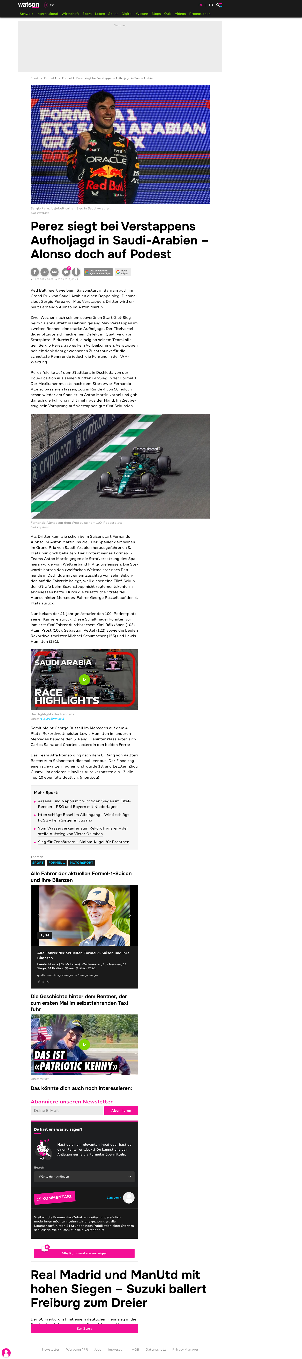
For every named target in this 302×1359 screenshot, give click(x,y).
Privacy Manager (185, 1349)
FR (211, 5)
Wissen (142, 14)
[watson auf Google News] (123, 272)
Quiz (168, 14)
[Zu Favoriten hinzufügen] (76, 272)
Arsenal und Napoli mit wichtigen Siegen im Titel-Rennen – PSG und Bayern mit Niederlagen (84, 804)
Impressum (116, 1349)
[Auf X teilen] (43, 982)
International (47, 14)
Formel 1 (50, 78)
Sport (87, 14)
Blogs (156, 14)
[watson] (28, 5)
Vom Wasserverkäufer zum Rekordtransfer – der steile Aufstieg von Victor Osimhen (83, 831)
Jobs (98, 1349)
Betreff (39, 1168)
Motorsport (81, 863)
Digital (127, 14)
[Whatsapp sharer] (48, 982)
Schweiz (26, 14)
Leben (100, 14)
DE (200, 5)
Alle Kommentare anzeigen (84, 1253)
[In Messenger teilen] (44, 272)
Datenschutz (156, 1349)
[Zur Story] (120, 1300)
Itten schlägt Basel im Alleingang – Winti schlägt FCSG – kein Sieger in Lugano (83, 817)
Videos (180, 14)
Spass (113, 14)
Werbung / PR (77, 1349)
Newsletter (51, 1349)
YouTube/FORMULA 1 (51, 719)
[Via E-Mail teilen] (54, 272)
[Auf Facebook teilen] (35, 272)
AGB (135, 1349)
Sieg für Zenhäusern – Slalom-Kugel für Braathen (83, 841)
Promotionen (200, 14)
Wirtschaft (70, 14)
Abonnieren (121, 1110)
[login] (6, 1352)
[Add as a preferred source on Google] (98, 272)
